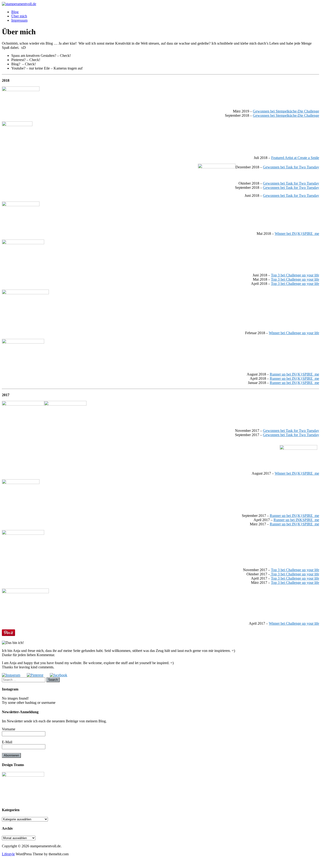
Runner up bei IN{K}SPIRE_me (294, 374)
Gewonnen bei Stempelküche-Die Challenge (286, 111)
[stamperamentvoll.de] (19, 4)
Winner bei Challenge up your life (294, 333)
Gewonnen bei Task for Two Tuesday (291, 167)
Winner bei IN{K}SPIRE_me (297, 234)
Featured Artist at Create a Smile (295, 158)
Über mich (19, 16)
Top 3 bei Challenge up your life (295, 275)
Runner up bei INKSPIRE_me (296, 520)
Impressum (19, 20)
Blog (15, 12)
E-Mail (7, 742)
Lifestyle (8, 854)
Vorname (8, 729)
